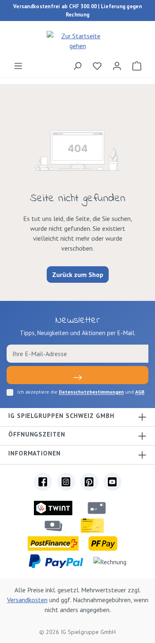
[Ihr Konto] (117, 65)
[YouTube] (112, 482)
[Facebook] (43, 482)
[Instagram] (66, 482)
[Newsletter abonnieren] (77, 375)
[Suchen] (77, 65)
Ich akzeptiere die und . (81, 392)
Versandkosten (27, 600)
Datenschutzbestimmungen (91, 392)
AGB (139, 392)
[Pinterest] (89, 482)
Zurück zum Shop (77, 274)
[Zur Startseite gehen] (77, 41)
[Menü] (18, 65)
